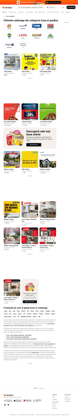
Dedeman (30, 325)
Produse (54, 408)
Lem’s (11, 325)
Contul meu (72, 7)
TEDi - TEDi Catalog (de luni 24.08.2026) (18, 337)
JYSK (26, 325)
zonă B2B (67, 401)
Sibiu (41, 344)
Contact (54, 399)
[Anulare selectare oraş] (54, 7)
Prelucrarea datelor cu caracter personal (60, 414)
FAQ (53, 397)
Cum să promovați (67, 398)
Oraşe (54, 406)
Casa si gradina (29, 12)
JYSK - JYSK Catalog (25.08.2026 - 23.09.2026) (19, 335)
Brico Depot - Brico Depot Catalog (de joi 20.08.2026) (21, 339)
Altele (62, 12)
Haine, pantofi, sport (40, 12)
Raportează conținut (55, 402)
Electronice (21, 12)
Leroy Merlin (51, 323)
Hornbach (6, 325)
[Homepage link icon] (35, 388)
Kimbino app (35, 352)
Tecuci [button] (51, 7)
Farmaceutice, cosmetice (53, 12)
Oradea (6, 345)
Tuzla (45, 344)
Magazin (68, 12)
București (37, 344)
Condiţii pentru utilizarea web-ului (42, 414)
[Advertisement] (31, 89)
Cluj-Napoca (51, 344)
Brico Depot (20, 325)
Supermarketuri (13, 12)
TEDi (15, 325)
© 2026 (13, 414)
